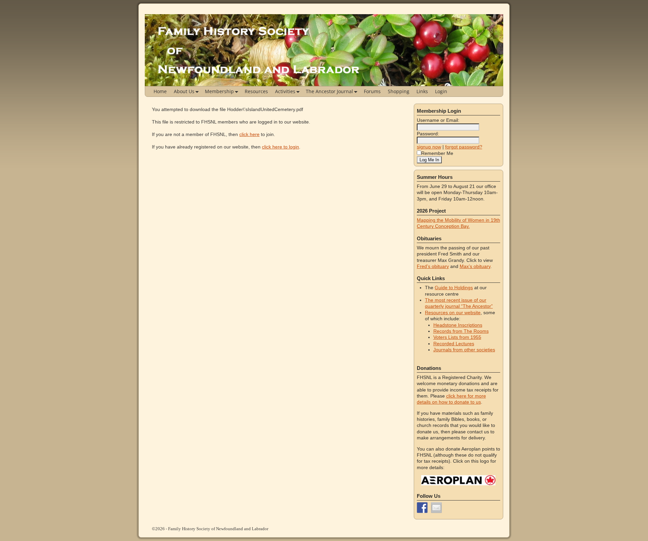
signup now (429, 147)
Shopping (398, 91)
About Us (184, 91)
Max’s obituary (475, 266)
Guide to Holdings (454, 287)
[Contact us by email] (436, 507)
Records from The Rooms (461, 331)
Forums (372, 91)
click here (249, 134)
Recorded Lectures (453, 343)
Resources (256, 91)
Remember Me (437, 153)
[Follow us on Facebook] (422, 507)
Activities (285, 91)
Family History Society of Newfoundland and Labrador (218, 528)
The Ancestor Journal (329, 91)
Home (160, 91)
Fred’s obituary (433, 266)
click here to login (280, 147)
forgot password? (463, 147)
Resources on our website (453, 312)
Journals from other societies (464, 349)
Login (441, 91)
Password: (428, 133)
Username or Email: (438, 120)
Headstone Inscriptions (457, 325)
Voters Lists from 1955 (457, 337)
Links (422, 91)
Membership (219, 91)
